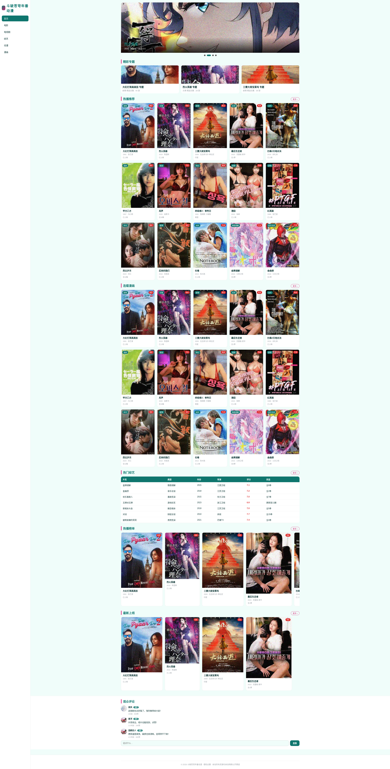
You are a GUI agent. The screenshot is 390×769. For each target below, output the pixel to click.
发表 (295, 743)
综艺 (6, 39)
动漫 (6, 45)
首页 (6, 18)
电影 (6, 25)
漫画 (6, 52)
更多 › (295, 99)
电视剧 (7, 32)
